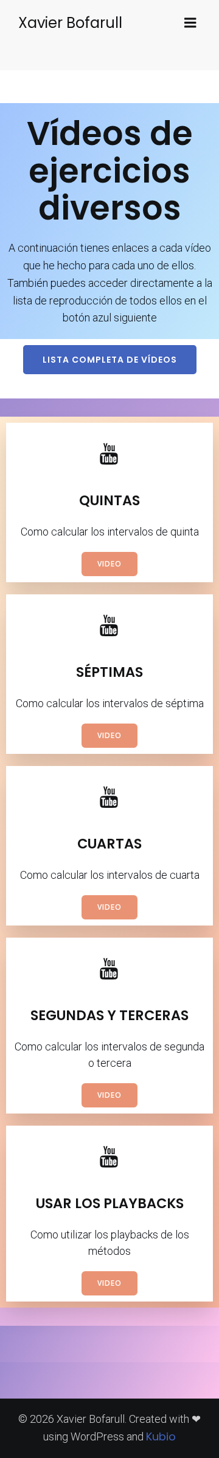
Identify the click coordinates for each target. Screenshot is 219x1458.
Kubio (161, 1436)
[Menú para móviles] (190, 23)
